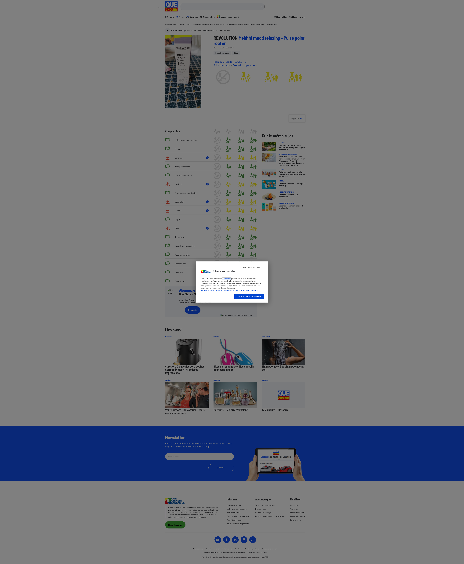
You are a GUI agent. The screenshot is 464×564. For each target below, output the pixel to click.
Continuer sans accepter (251, 267)
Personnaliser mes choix (249, 290)
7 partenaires (226, 279)
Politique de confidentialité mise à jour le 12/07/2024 (219, 290)
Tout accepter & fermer (249, 296)
